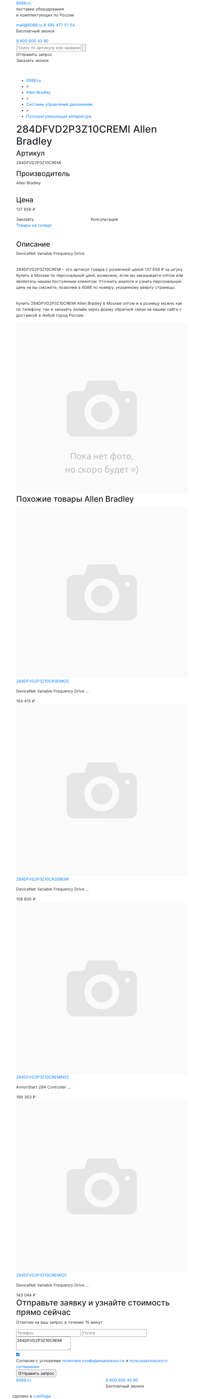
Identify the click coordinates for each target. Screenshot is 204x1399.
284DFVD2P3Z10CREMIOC (41, 1275)
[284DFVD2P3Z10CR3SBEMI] (102, 789)
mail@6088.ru (29, 24)
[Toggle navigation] (185, 70)
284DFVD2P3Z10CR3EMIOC (43, 681)
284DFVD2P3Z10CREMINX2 (42, 1077)
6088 (23, 1380)
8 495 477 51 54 (59, 24)
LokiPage (42, 1396)
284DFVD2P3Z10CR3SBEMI (42, 879)
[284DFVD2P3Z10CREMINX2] (102, 987)
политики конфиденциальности (93, 1360)
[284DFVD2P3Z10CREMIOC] (102, 1185)
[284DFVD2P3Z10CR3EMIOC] (102, 591)
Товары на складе (33, 225)
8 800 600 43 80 (32, 40)
